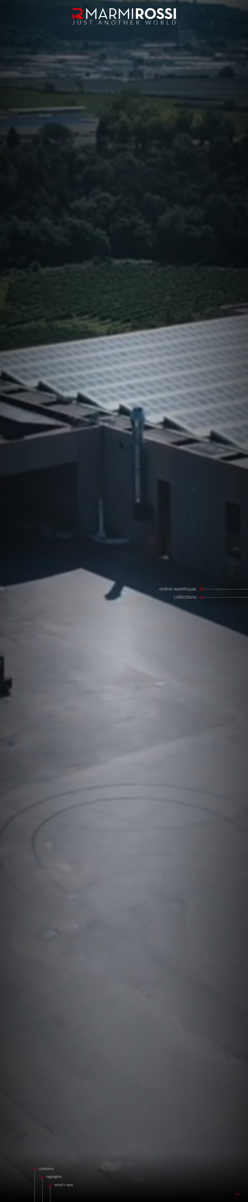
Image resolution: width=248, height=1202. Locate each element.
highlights (54, 1177)
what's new (63, 1185)
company (46, 1169)
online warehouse (177, 589)
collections (185, 597)
